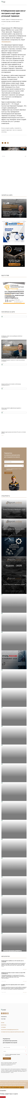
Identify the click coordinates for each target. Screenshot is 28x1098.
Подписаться (6, 1058)
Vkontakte (4, 1016)
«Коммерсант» (6, 41)
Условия (3, 1027)
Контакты (3, 1025)
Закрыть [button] (3, 1097)
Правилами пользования (14, 468)
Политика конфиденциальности (9, 1029)
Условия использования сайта (13, 1087)
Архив (2, 1022)
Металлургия (25, 969)
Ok (1, 1087)
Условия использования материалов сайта (12, 1031)
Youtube (3, 1018)
